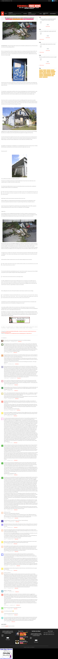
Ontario (26, 642)
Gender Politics (48, 71)
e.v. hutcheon (17, 327)
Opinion (21, 19)
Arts (20, 641)
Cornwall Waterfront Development (47, 75)
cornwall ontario (12, 327)
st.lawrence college (22, 327)
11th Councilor (41, 75)
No (40, 22)
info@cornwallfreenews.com (49, 634)
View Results (48, 26)
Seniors (21, 643)
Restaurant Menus (53, 71)
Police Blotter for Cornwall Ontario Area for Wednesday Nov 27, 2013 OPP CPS (18, 333)
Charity (45, 71)
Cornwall (11, 19)
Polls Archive (42, 39)
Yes (41, 21)
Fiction (52, 75)
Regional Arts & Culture (29, 19)
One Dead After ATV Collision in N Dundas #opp (24, 632)
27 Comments (30, 327)
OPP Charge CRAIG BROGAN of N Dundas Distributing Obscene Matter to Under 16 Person (24, 636)
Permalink (19, 341)
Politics (24, 19)
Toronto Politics (41, 71)
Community (7, 19)
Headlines (23, 642)
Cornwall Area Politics (16, 19)
